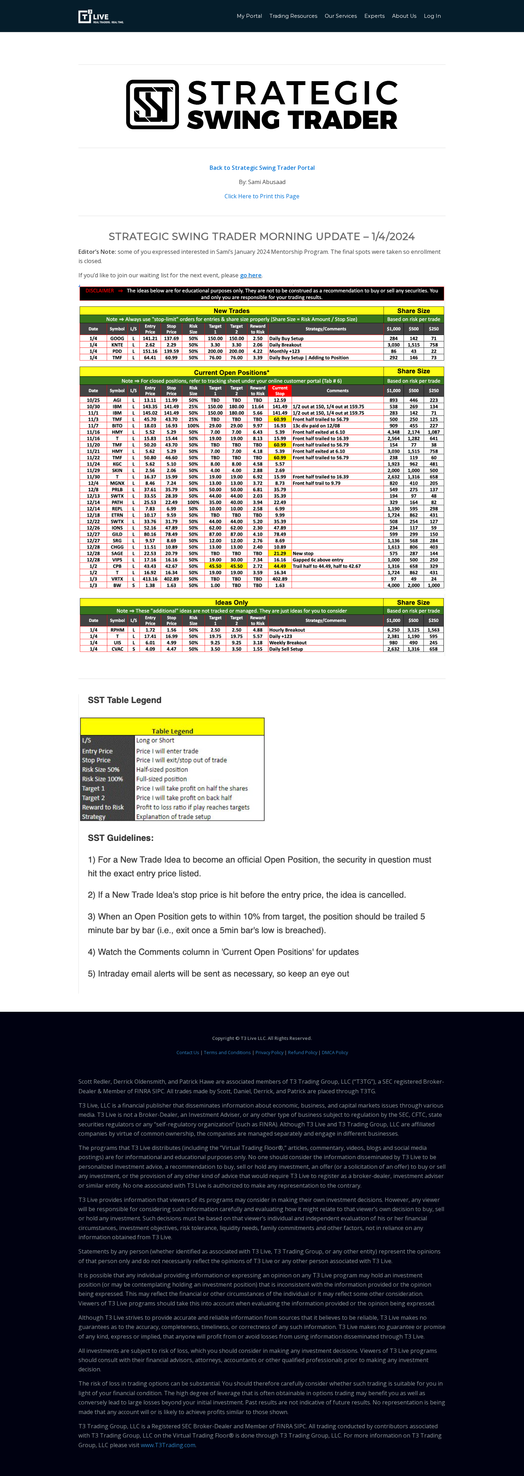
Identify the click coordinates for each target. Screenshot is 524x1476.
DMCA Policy (335, 1052)
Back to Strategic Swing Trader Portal (262, 168)
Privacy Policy (269, 1052)
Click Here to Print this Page (262, 196)
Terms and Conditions (227, 1052)
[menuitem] (250, 16)
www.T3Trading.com (168, 1445)
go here (251, 275)
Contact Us (187, 1052)
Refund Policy (302, 1052)
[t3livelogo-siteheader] (101, 17)
